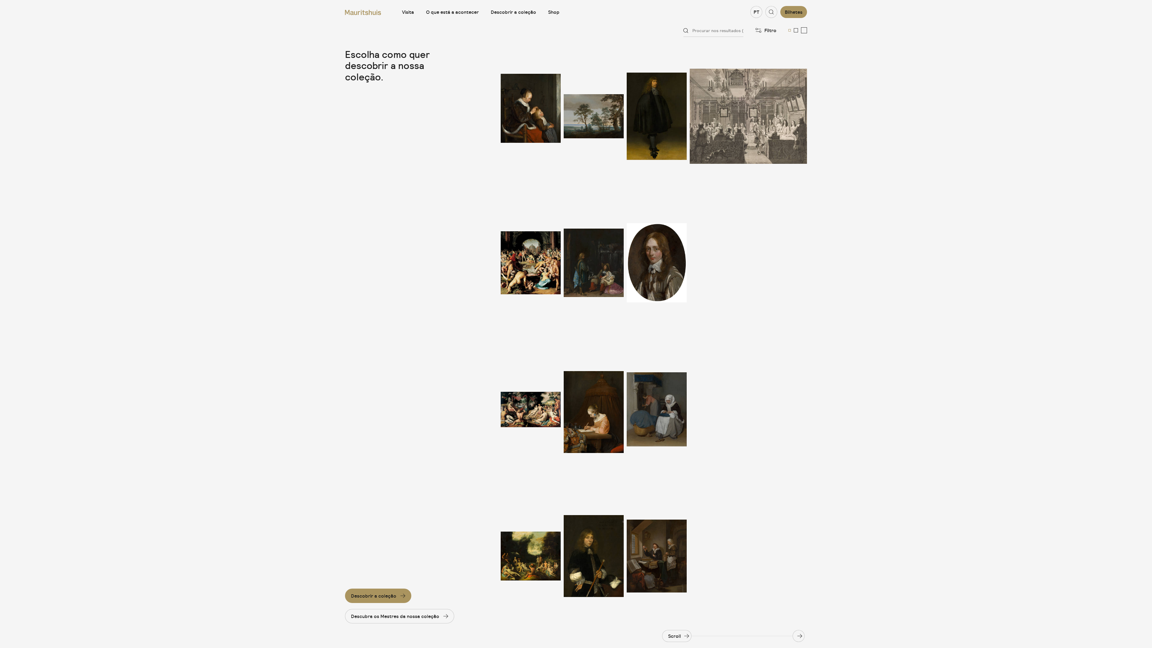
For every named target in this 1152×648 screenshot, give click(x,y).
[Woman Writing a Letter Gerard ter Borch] (594, 409)
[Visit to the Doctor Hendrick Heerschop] (657, 556)
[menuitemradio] (789, 30)
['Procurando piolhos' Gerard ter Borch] (531, 116)
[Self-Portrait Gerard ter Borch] (657, 116)
